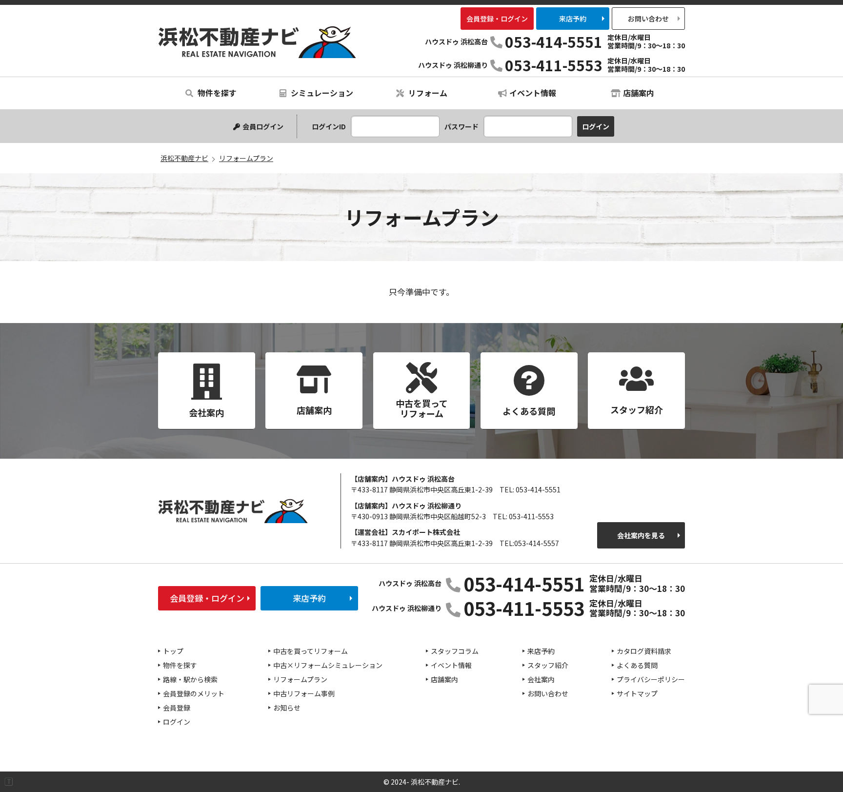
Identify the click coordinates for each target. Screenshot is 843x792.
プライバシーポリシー (651, 679)
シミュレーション (321, 93)
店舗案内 (638, 93)
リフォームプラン (300, 679)
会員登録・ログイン (497, 18)
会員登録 (176, 707)
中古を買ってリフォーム (310, 651)
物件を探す (216, 93)
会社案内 (541, 679)
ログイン (176, 722)
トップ (173, 651)
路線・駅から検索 (190, 679)
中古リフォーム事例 (304, 693)
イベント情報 (532, 93)
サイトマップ (637, 693)
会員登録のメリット (193, 693)
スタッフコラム (455, 651)
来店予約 (572, 18)
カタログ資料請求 (644, 651)
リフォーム (426, 93)
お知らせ (287, 707)
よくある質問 (637, 665)
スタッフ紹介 (547, 665)
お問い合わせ (648, 18)
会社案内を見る (641, 535)
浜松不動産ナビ (257, 42)
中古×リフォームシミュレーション (327, 665)
